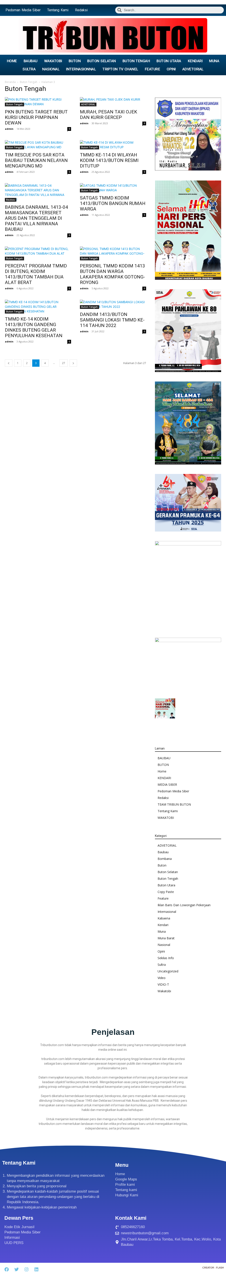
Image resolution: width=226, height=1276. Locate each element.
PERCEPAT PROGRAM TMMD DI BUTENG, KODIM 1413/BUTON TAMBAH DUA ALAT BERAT (36, 274)
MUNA (214, 61)
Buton (162, 865)
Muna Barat (166, 938)
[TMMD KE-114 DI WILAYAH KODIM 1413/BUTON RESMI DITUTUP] (113, 144)
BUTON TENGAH (136, 61)
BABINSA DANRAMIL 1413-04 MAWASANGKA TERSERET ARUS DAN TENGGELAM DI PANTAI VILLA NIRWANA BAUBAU (36, 218)
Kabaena (164, 918)
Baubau (10, 199)
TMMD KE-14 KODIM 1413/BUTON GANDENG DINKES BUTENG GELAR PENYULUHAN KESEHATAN (33, 327)
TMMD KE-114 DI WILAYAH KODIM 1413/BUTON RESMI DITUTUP (109, 160)
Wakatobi (164, 991)
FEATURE (152, 69)
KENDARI (195, 61)
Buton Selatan (168, 872)
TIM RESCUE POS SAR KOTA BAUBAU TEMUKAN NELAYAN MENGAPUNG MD (36, 160)
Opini (161, 951)
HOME (12, 61)
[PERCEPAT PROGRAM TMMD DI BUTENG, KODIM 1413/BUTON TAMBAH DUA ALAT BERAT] (38, 253)
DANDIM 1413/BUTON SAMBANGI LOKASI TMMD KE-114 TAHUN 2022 (112, 320)
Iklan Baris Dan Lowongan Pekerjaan (184, 905)
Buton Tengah (28, 82)
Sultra (162, 964)
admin (9, 128)
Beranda (10, 82)
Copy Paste (166, 892)
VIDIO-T (163, 984)
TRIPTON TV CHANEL (120, 69)
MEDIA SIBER (167, 784)
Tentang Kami (57, 10)
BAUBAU (31, 61)
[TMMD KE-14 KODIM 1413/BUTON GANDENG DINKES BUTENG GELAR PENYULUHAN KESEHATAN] (38, 307)
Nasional (164, 945)
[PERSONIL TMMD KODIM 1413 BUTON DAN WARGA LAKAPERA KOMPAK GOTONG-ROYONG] (113, 253)
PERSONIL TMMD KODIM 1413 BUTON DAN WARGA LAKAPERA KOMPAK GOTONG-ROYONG (112, 274)
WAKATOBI (53, 61)
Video (162, 978)
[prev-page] (8, 363)
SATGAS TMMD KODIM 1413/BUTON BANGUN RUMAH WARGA (112, 203)
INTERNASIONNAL (81, 69)
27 (63, 363)
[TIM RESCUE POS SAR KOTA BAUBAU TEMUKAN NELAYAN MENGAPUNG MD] (38, 144)
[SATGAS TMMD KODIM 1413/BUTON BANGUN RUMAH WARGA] (113, 187)
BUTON (75, 61)
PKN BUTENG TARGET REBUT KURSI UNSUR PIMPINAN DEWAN (36, 117)
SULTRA (29, 69)
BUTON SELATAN (101, 61)
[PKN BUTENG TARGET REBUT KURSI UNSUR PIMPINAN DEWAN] (38, 101)
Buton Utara (166, 885)
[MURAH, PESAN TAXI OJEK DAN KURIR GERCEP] (113, 101)
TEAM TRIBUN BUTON (174, 804)
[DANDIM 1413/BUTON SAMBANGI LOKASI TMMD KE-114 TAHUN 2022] (113, 304)
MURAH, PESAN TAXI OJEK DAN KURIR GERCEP (108, 114)
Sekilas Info (166, 958)
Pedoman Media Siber (23, 10)
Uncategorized (168, 971)
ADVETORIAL (192, 69)
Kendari (163, 925)
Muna (162, 931)
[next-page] (73, 363)
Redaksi (81, 10)
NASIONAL (50, 69)
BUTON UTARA (168, 61)
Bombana (165, 859)
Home (162, 771)
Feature (163, 898)
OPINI (171, 69)
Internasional (167, 912)
